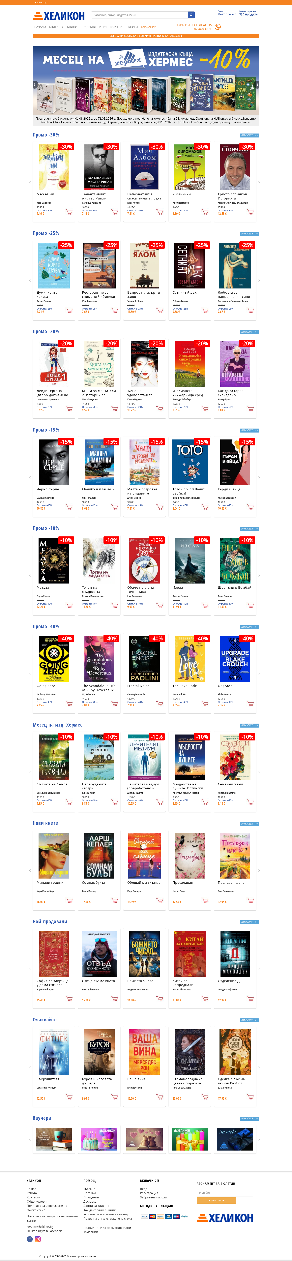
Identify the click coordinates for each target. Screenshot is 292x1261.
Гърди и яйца (229, 489)
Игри (103, 27)
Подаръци (88, 27)
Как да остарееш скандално (232, 393)
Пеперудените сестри (94, 786)
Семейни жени (230, 784)
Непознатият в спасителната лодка (144, 196)
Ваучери (116, 27)
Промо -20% (46, 331)
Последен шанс (231, 882)
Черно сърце (48, 489)
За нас (31, 1188)
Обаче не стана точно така (140, 589)
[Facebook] (30, 1239)
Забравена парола (153, 1197)
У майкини (182, 194)
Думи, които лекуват (47, 294)
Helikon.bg (40, 2)
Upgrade (225, 686)
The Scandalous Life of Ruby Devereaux (98, 688)
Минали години (50, 882)
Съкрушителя (48, 1079)
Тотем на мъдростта (91, 589)
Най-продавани (50, 921)
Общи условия (37, 1201)
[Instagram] (38, 1239)
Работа (32, 1193)
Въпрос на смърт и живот (143, 294)
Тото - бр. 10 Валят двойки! (189, 491)
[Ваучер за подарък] (54, 1139)
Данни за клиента (96, 1206)
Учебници (69, 27)
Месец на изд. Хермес (57, 724)
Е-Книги (132, 27)
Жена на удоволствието (140, 393)
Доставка (90, 1201)
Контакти (33, 1197)
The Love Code (185, 686)
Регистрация (149, 1193)
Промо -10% (46, 528)
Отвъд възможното (98, 981)
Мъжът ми (45, 194)
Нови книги (46, 823)
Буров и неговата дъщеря (97, 1081)
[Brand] (58, 12)
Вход (143, 1188)
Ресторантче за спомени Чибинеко (98, 294)
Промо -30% (46, 134)
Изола (178, 587)
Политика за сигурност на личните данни (52, 1218)
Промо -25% (46, 232)
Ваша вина (136, 1079)
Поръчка (89, 1193)
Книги (54, 27)
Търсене (89, 1188)
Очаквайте (45, 1019)
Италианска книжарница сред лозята (188, 395)
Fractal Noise (138, 686)
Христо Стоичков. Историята (233, 196)
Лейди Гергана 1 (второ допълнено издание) (52, 395)
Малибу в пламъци (98, 489)
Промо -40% (46, 626)
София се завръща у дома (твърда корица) (53, 985)
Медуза (43, 587)
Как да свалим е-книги (99, 1210)
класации (149, 27)
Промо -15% (46, 429)
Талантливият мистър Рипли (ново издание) (95, 198)
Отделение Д (229, 981)
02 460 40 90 (203, 29)
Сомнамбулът (93, 882)
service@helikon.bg (40, 1227)
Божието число (140, 981)
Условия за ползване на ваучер (106, 1214)
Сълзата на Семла (52, 784)
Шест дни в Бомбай (234, 587)
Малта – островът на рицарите (142, 491)
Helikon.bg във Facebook (44, 1231)
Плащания (91, 1197)
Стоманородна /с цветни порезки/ (187, 1081)
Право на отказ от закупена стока (107, 1218)
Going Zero (46, 686)
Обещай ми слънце (144, 882)
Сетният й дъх (185, 292)
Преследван (183, 882)
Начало (40, 27)
